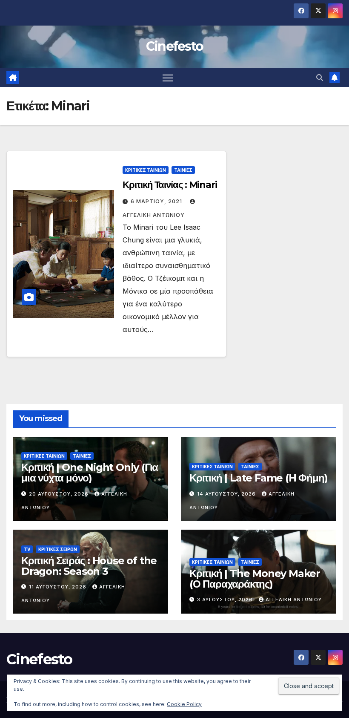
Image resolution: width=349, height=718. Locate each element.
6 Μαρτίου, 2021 (157, 201)
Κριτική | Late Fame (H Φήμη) (258, 478)
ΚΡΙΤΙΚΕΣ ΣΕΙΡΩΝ (57, 549)
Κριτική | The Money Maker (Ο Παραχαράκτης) (254, 578)
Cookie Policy (184, 704)
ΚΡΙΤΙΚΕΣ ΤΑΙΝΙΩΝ (145, 170)
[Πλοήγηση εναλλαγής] (167, 77)
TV (27, 549)
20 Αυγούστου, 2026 (59, 494)
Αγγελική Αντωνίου (294, 600)
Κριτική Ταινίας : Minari (170, 184)
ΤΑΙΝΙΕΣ (183, 170)
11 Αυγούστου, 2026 (58, 587)
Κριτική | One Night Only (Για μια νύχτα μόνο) (89, 472)
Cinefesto (174, 46)
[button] (319, 77)
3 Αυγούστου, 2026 (226, 600)
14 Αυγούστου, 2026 (227, 494)
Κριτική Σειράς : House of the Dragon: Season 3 (89, 565)
